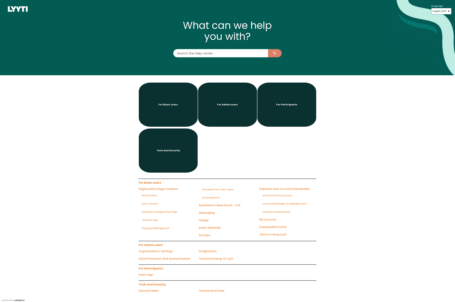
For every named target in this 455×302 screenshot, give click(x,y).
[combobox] (220, 53)
